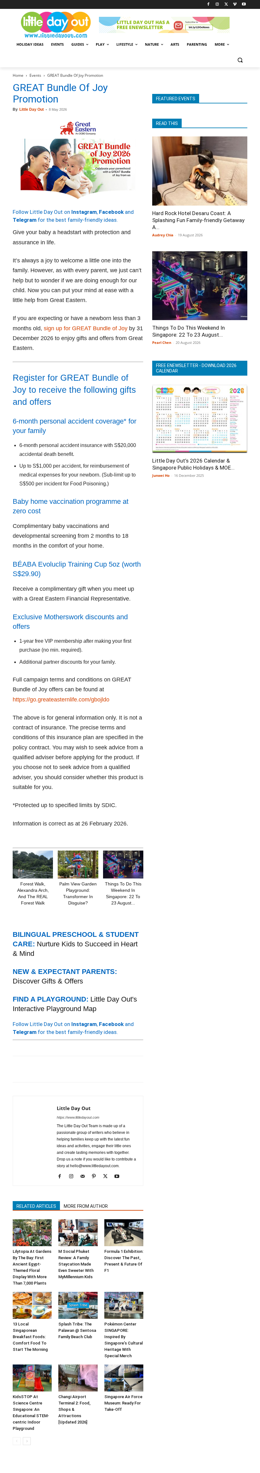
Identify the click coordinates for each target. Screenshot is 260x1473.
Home (18, 75)
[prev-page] (17, 1441)
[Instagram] (217, 4)
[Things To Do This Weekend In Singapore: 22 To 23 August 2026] (123, 864)
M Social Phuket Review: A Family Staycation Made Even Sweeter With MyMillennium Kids (76, 1264)
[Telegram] (106, 1069)
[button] (239, 59)
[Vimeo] (234, 4)
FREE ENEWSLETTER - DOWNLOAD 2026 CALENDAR (196, 368)
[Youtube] (243, 4)
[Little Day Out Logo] (56, 25)
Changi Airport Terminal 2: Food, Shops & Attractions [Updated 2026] (74, 1409)
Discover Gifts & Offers (48, 981)
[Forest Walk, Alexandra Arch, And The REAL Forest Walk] (33, 864)
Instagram (84, 212)
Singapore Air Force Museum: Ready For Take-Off (123, 1403)
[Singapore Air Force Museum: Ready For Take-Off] (123, 1377)
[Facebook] (208, 4)
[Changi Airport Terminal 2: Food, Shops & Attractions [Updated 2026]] (77, 1377)
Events (35, 75)
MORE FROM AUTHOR (86, 1206)
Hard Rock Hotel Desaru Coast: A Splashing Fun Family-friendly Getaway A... (198, 220)
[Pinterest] (48, 1069)
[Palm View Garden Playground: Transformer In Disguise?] (78, 864)
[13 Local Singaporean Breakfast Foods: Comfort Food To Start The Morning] (32, 1305)
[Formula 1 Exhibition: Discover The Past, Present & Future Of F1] (123, 1232)
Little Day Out (31, 109)
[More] (121, 1069)
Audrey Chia (162, 235)
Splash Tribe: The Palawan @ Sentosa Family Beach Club (77, 1330)
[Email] (77, 1069)
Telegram (24, 220)
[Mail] (85, 1176)
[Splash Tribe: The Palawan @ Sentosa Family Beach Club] (77, 1305)
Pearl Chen (161, 342)
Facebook (111, 212)
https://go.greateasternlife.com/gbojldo (61, 699)
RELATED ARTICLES (36, 1206)
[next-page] (27, 1441)
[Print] (92, 1069)
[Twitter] (226, 4)
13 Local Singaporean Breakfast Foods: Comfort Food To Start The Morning (30, 1337)
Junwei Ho (161, 475)
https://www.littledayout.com (78, 1117)
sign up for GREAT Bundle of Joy (85, 328)
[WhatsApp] (62, 1069)
